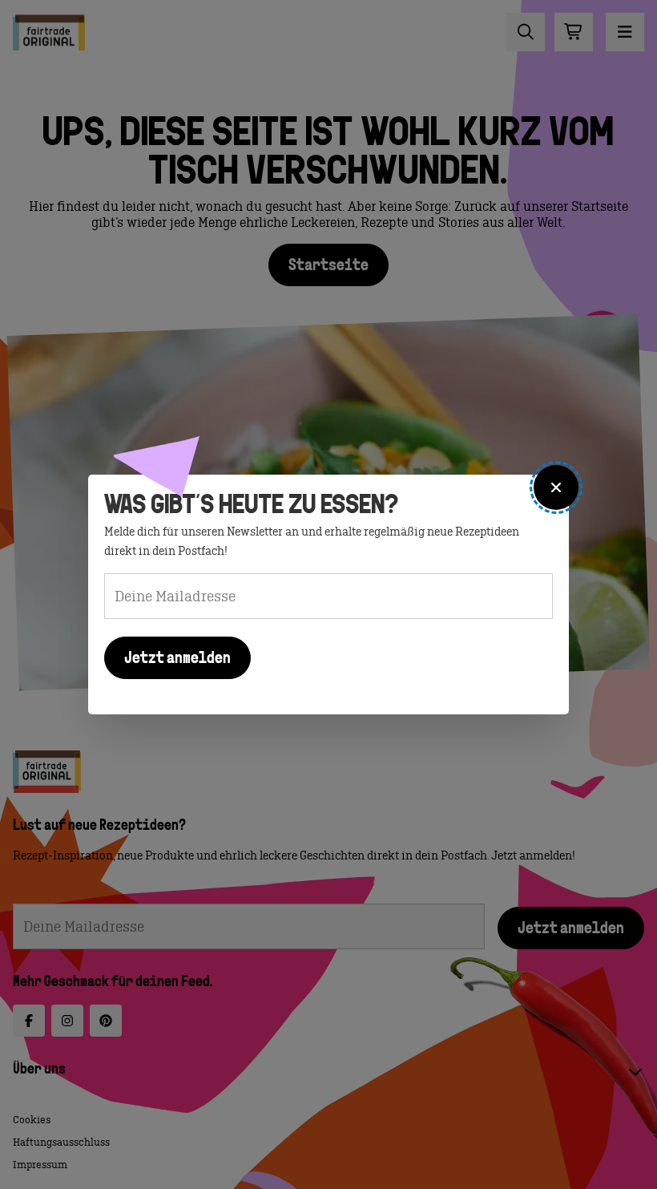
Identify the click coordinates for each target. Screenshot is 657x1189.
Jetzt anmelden (177, 659)
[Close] (556, 487)
